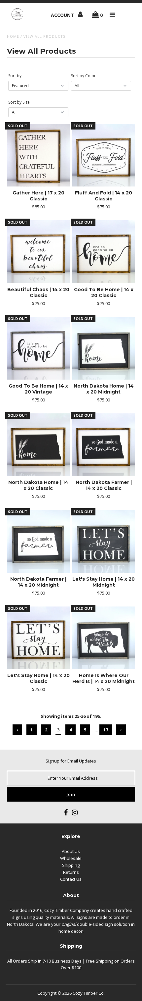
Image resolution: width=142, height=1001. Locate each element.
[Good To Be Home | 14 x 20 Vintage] (38, 348)
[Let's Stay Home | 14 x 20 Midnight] (103, 541)
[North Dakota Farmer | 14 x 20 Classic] (103, 444)
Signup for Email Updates (71, 761)
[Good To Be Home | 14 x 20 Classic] (103, 251)
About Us (71, 851)
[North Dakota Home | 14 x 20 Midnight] (103, 348)
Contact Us (71, 879)
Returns (71, 872)
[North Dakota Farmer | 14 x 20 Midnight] (38, 541)
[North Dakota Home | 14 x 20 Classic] (38, 444)
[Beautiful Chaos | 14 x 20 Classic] (38, 251)
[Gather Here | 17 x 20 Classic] (38, 155)
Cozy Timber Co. (89, 993)
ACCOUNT (63, 15)
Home (13, 36)
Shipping (71, 865)
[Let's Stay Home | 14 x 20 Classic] (38, 637)
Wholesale (71, 858)
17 (105, 730)
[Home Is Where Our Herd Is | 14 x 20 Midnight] (103, 637)
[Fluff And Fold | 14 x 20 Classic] (103, 155)
